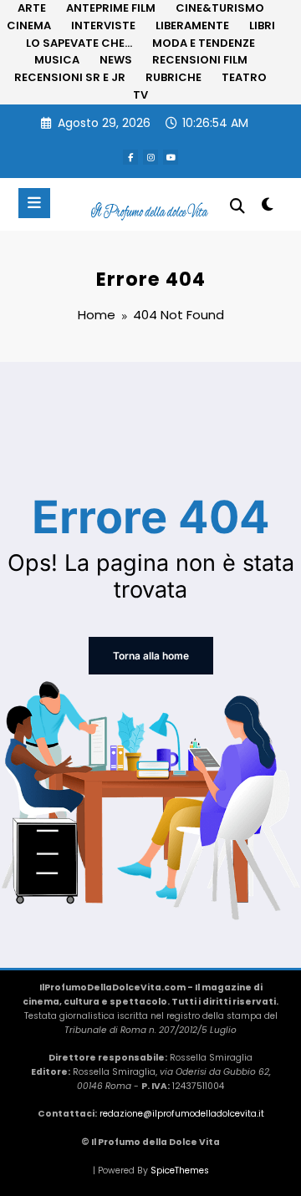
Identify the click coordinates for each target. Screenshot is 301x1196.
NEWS (115, 60)
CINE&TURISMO (220, 8)
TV (140, 95)
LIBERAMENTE (192, 25)
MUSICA (56, 60)
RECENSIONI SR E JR (69, 77)
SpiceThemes (179, 1170)
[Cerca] (237, 206)
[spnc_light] (268, 207)
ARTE (32, 8)
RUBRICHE (173, 77)
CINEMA (29, 25)
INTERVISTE (103, 25)
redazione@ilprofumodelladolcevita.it (181, 1113)
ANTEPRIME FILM (111, 8)
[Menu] (34, 203)
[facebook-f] (130, 157)
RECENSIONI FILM (199, 60)
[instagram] (150, 157)
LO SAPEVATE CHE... (79, 43)
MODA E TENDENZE (203, 43)
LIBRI (262, 25)
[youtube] (170, 157)
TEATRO (244, 77)
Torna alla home (151, 655)
